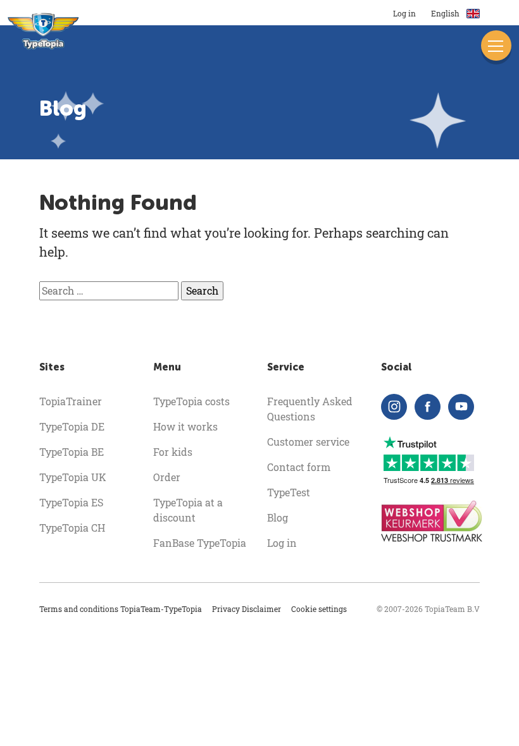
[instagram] (394, 407)
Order (166, 477)
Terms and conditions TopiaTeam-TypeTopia (120, 609)
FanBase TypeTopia (199, 542)
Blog (277, 517)
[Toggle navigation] (496, 45)
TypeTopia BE (71, 451)
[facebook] (428, 407)
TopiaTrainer (70, 401)
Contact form (298, 467)
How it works (185, 426)
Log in (404, 13)
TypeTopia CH (72, 527)
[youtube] (461, 407)
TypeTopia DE (71, 426)
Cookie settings (319, 609)
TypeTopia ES (71, 502)
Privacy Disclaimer (246, 609)
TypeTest (288, 492)
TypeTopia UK (72, 477)
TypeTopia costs (191, 401)
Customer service (308, 441)
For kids (172, 451)
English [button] (446, 13)
